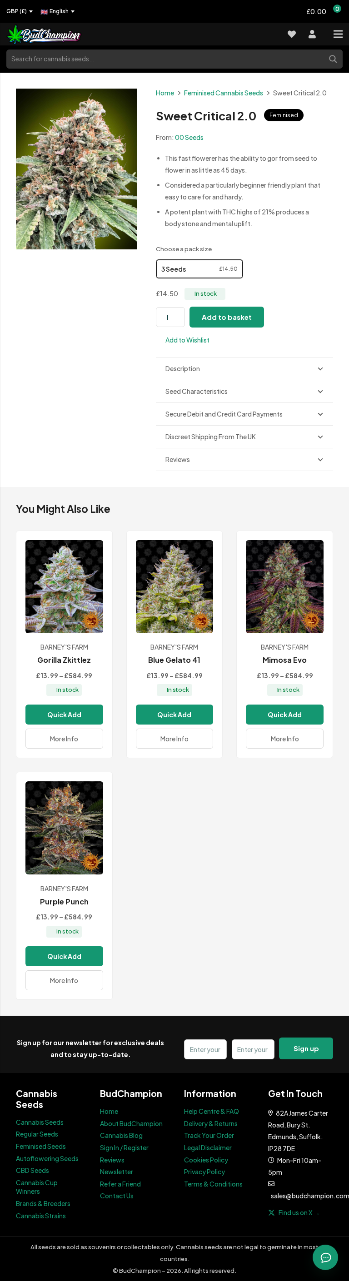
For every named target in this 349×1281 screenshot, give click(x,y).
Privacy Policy (204, 1171)
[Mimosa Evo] (285, 586)
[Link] (49, 34)
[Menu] (338, 34)
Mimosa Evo (285, 660)
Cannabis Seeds (40, 1122)
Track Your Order (209, 1135)
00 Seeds (189, 137)
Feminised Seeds (41, 1146)
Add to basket (227, 317)
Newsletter (116, 1171)
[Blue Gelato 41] (175, 586)
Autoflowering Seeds (47, 1158)
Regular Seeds (37, 1134)
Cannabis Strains (41, 1215)
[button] (182, 340)
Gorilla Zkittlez (64, 660)
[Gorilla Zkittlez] (64, 586)
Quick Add (64, 714)
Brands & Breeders (43, 1203)
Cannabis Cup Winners (37, 1187)
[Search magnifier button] (334, 58)
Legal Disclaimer (208, 1147)
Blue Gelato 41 (174, 660)
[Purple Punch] (64, 827)
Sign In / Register (124, 1147)
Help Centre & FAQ (211, 1111)
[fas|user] (312, 34)
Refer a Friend (120, 1184)
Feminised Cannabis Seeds (223, 93)
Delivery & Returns (211, 1123)
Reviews (112, 1160)
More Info (64, 739)
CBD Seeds (32, 1170)
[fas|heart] (292, 34)
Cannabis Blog (121, 1135)
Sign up (306, 1048)
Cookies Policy (206, 1160)
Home (165, 93)
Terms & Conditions (213, 1184)
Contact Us (117, 1196)
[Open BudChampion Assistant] (325, 1257)
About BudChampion (131, 1123)
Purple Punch (64, 901)
